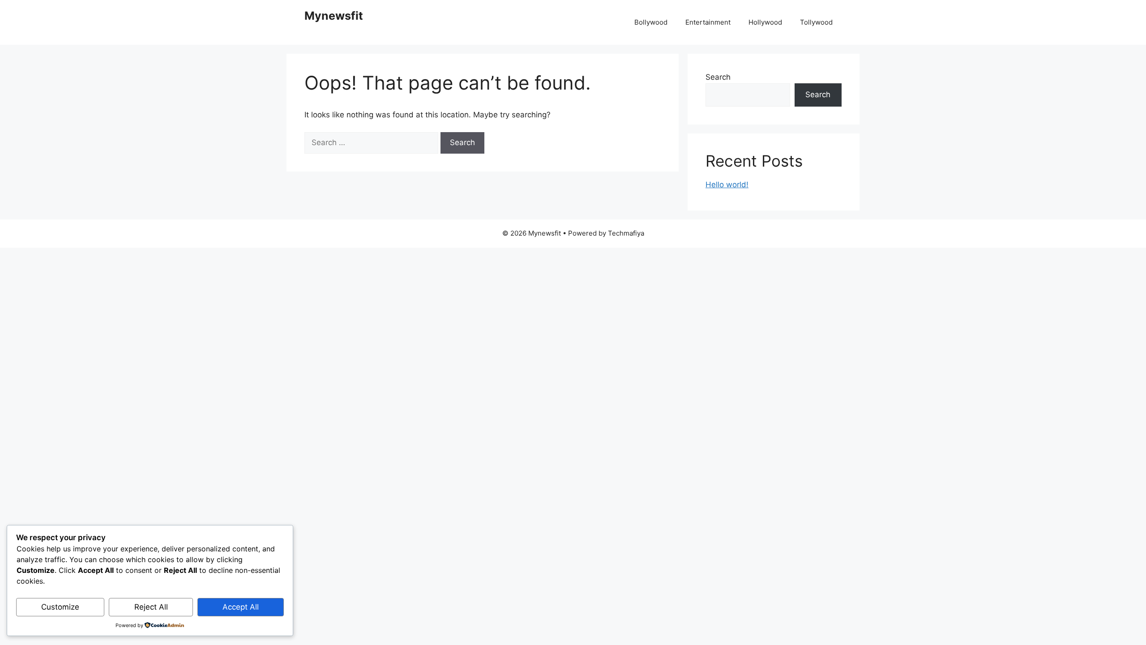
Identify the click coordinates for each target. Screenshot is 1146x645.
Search (718, 77)
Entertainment (708, 22)
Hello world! (727, 184)
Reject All (151, 606)
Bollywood (650, 22)
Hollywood (765, 22)
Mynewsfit (333, 15)
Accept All (240, 606)
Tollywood (816, 22)
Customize (60, 606)
